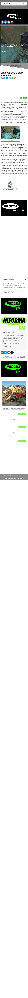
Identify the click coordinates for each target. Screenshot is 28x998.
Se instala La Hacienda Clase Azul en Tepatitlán (14, 423)
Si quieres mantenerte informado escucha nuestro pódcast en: (13, 292)
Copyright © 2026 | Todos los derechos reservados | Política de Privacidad (14, 476)
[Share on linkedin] (7, 78)
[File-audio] (26, 98)
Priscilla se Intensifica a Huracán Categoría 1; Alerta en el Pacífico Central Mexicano (13, 284)
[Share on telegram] (10, 78)
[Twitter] (5, 22)
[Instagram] (12, 22)
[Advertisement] (14, 233)
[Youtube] (8, 22)
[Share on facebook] (2, 78)
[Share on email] (15, 78)
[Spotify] (21, 98)
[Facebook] (2, 22)
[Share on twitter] (4, 78)
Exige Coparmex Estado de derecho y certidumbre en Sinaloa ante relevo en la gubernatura (14, 436)
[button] (14, 11)
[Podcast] (24, 98)
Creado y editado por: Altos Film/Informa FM (14, 478)
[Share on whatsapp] (12, 78)
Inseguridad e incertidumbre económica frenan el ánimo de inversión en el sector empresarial (14, 409)
